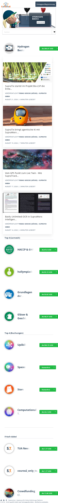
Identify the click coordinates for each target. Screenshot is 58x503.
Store (20, 389)
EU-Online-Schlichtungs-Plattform (33, 500)
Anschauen (40, 22)
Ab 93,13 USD (47, 272)
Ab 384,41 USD (47, 48)
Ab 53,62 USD (47, 294)
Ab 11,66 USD (47, 493)
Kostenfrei (46, 367)
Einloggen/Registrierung (46, 4)
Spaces (21, 367)
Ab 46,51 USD (47, 316)
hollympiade (25, 271)
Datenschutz (12, 500)
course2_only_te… (28, 470)
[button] (55, 250)
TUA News (23, 448)
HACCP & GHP (25, 249)
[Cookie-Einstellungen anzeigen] (4, 500)
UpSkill (21, 345)
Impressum (20, 500)
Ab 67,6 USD (46, 250)
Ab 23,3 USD (46, 412)
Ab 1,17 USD (46, 449)
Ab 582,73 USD (47, 345)
